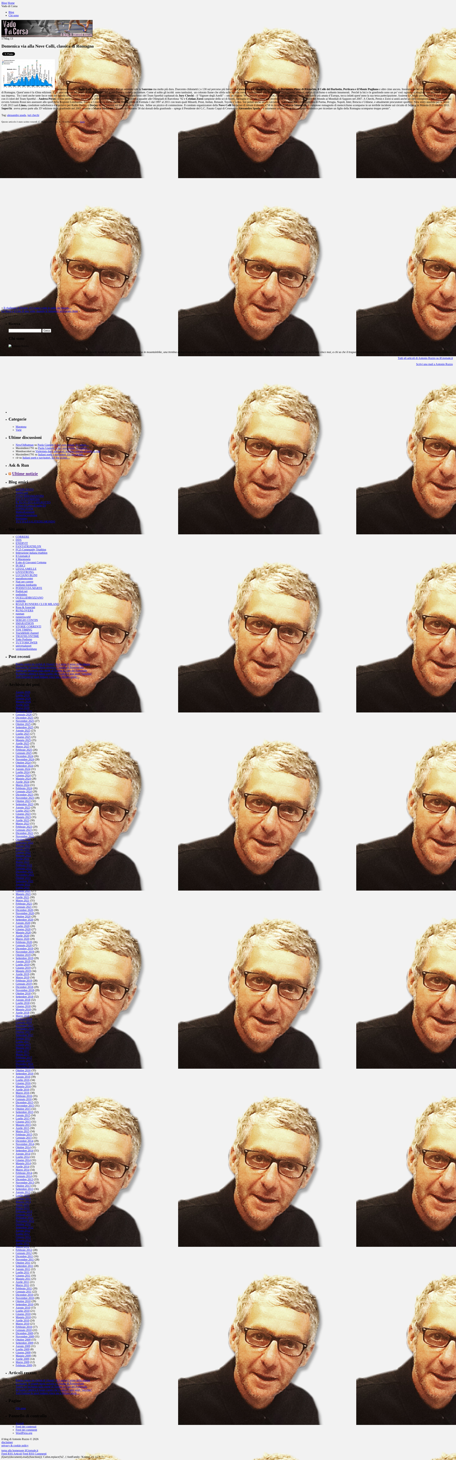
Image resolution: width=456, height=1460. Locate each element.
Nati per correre (24, 581)
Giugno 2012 (23, 1237)
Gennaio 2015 (24, 1137)
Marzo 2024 (22, 785)
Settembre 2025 (24, 727)
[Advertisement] (35, 391)
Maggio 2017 (23, 1047)
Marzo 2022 (22, 861)
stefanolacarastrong (26, 515)
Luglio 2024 (23, 772)
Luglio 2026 (23, 695)
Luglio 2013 (23, 1195)
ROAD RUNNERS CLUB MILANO (37, 604)
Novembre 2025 (25, 720)
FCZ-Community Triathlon (31, 549)
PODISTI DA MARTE (29, 588)
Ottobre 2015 (23, 1108)
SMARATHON (25, 623)
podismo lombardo (26, 584)
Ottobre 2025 (23, 724)
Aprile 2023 (22, 820)
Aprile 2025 (22, 743)
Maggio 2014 (23, 1163)
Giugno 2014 (23, 1160)
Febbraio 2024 (24, 788)
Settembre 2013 (24, 1189)
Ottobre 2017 (23, 1031)
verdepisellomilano (26, 648)
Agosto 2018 (23, 999)
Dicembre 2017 (24, 1025)
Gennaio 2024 (24, 791)
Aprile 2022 (22, 858)
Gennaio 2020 (24, 945)
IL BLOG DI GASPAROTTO (33, 502)
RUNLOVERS (24, 610)
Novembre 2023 (25, 797)
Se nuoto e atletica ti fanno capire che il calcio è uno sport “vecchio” (54, 673)
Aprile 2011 (22, 1281)
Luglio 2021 (23, 887)
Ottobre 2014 (23, 1147)
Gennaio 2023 (24, 829)
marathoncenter (24, 578)
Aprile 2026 (22, 704)
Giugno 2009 (23, 1352)
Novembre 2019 (25, 951)
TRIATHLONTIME (27, 636)
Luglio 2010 (23, 1310)
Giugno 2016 (23, 1083)
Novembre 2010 (25, 1298)
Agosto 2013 (23, 1192)
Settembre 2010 (24, 1304)
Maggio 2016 (23, 1086)
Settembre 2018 (24, 996)
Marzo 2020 (22, 938)
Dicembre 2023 (24, 794)
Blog (11, 12)
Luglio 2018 (23, 1003)
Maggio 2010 (23, 1317)
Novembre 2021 (25, 874)
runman (20, 613)
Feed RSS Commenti (34, 1453)
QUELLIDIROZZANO (29, 597)
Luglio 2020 (23, 926)
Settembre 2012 (24, 1227)
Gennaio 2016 (24, 1099)
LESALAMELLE (26, 568)
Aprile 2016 (22, 1089)
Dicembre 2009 (24, 1333)
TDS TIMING (24, 629)
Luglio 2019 (23, 964)
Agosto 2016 (23, 1076)
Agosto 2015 (23, 1115)
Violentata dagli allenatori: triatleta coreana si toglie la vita (67, 451)
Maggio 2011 (23, 1278)
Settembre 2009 (24, 1342)
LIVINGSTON (24, 508)
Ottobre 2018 (23, 993)
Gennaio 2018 (24, 1022)
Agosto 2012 (23, 1230)
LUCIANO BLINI (26, 575)
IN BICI (20, 565)
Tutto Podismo (24, 639)
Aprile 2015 (22, 1128)
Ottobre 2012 (23, 1224)
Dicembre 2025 (24, 717)
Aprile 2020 (22, 935)
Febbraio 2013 (24, 1211)
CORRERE (22, 536)
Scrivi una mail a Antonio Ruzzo (434, 364)
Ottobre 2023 (23, 801)
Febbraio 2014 (24, 1172)
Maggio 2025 (23, 740)
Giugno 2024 (23, 775)
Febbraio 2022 (24, 865)
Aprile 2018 (22, 1012)
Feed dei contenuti (26, 1426)
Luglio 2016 (23, 1080)
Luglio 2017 (23, 1041)
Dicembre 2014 (24, 1140)
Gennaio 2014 (24, 1176)
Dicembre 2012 (24, 1217)
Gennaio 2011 (24, 1291)
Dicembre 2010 (24, 1294)
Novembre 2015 (25, 1105)
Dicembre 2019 (24, 948)
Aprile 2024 (22, 781)
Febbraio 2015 (24, 1134)
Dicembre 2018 (24, 987)
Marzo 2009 (22, 1362)
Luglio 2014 (23, 1156)
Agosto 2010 (23, 1307)
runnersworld (23, 616)
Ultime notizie (25, 473)
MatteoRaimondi (25, 512)
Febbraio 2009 (24, 1365)
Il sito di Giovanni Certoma (31, 562)
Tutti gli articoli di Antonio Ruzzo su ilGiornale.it (425, 358)
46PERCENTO (25, 489)
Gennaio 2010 (24, 1330)
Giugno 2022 (23, 852)
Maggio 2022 (23, 855)
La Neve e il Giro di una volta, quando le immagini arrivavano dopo (39, 311)
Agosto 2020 (23, 922)
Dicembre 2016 (24, 1063)
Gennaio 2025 (24, 752)
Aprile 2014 (22, 1166)
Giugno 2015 (23, 1121)
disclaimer (7, 1442)
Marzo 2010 (22, 1323)
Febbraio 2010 (24, 1326)
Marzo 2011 (22, 1285)
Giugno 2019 (23, 967)
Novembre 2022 (25, 836)
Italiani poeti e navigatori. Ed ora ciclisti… (62, 454)
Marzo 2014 (22, 1169)
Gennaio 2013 (24, 1214)
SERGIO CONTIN (27, 620)
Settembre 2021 (24, 881)
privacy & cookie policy (14, 1445)
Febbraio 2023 (24, 826)
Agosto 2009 (23, 1346)
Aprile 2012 (22, 1243)
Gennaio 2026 (24, 714)
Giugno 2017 (23, 1044)
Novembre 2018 (25, 990)
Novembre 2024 (25, 759)
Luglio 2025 (23, 733)
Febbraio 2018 (24, 1019)
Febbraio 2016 (24, 1096)
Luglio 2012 (23, 1233)
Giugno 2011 (23, 1275)
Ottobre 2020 (23, 916)
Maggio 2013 (23, 1201)
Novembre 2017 (25, 1028)
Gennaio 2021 (24, 906)
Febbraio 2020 (24, 942)
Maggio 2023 (23, 817)
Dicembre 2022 (24, 833)
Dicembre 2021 (24, 871)
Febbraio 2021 (24, 903)
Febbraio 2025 (24, 749)
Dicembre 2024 (24, 756)
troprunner (21, 518)
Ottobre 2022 (23, 839)
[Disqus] (228, 170)
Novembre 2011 (25, 1259)
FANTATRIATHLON (28, 546)
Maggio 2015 (23, 1124)
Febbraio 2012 (24, 1249)
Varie (82, 121)
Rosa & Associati (25, 607)
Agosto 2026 (23, 692)
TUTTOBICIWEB (26, 642)
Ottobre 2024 (23, 762)
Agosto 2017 (23, 1038)
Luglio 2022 (23, 849)
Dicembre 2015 (24, 1102)
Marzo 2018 (22, 1015)
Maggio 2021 (23, 894)
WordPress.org (24, 1433)
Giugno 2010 (23, 1314)
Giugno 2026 (23, 698)
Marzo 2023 (22, 823)
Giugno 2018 (23, 1006)
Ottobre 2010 (23, 1301)
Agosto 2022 (23, 845)
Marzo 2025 (22, 746)
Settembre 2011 (24, 1265)
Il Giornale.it (23, 555)
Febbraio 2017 (24, 1057)
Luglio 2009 (23, 1349)
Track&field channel (27, 632)
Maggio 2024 (23, 778)
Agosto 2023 (23, 807)
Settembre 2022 (24, 842)
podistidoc (21, 594)
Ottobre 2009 (23, 1339)
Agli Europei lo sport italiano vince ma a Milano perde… (48, 676)
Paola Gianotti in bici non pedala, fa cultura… (63, 444)
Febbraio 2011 (24, 1288)
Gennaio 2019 (24, 983)
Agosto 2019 (23, 961)
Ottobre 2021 (23, 878)
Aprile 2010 (22, 1320)
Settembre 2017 (24, 1035)
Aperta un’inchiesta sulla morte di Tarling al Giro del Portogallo (51, 670)
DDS (19, 539)
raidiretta (20, 600)
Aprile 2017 (22, 1051)
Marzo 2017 (22, 1054)
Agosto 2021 (23, 884)
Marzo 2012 (22, 1246)
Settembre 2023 (24, 804)
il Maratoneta (23, 559)
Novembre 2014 (25, 1144)
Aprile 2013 (22, 1205)
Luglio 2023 (23, 810)
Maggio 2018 (23, 1009)
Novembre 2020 (25, 913)
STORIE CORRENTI (28, 626)
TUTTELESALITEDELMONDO (35, 521)
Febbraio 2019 (24, 980)
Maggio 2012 (23, 1240)
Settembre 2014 (24, 1150)
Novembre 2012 (25, 1221)
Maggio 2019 (23, 971)
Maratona (21, 426)
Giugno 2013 (23, 1198)
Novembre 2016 (25, 1067)
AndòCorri (22, 492)
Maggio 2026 (23, 701)
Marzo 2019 (22, 977)
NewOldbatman (25, 444)
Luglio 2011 (22, 1272)
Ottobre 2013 (23, 1185)
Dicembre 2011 (24, 1256)
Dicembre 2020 (24, 910)
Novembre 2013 (25, 1182)
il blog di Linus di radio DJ (31, 505)
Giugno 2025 (23, 736)
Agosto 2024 (23, 769)
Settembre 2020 (24, 919)
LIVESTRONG (25, 572)
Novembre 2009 (25, 1336)
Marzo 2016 (22, 1092)
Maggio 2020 (23, 932)
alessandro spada (16, 115)
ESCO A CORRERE (28, 499)
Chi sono (14, 15)
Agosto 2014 (23, 1153)
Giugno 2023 (23, 813)
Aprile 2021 (22, 897)
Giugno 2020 (23, 929)
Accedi (20, 1423)
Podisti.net (21, 591)
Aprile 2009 (22, 1358)
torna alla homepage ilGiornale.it (19, 1450)
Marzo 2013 (22, 1208)
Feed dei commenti (26, 1429)
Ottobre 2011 (23, 1262)
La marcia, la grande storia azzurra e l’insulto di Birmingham (50, 667)
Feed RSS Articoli (11, 1453)
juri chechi (33, 115)
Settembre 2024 (24, 765)
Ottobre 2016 (23, 1070)
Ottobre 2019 (23, 954)
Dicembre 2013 (24, 1179)
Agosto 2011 (23, 1269)
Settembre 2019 (24, 958)
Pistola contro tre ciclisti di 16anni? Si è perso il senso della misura (53, 664)
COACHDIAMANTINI (30, 495)
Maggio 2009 (23, 1355)
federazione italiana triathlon (31, 552)
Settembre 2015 (24, 1112)
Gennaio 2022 (24, 868)
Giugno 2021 (23, 890)
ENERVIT (22, 543)
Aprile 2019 (22, 974)
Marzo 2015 (22, 1131)
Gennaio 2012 (24, 1253)
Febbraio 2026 (24, 711)
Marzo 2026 (22, 708)
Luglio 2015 (23, 1118)
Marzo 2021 (22, 900)
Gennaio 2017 (24, 1060)
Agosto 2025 (23, 730)
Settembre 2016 (24, 1073)
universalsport (23, 645)
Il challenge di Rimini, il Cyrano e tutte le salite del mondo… (38, 307)
